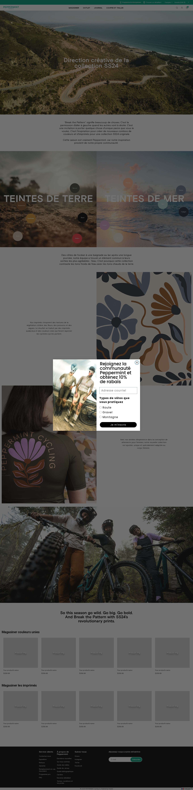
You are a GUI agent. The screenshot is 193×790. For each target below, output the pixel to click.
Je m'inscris (118, 424)
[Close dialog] (137, 362)
